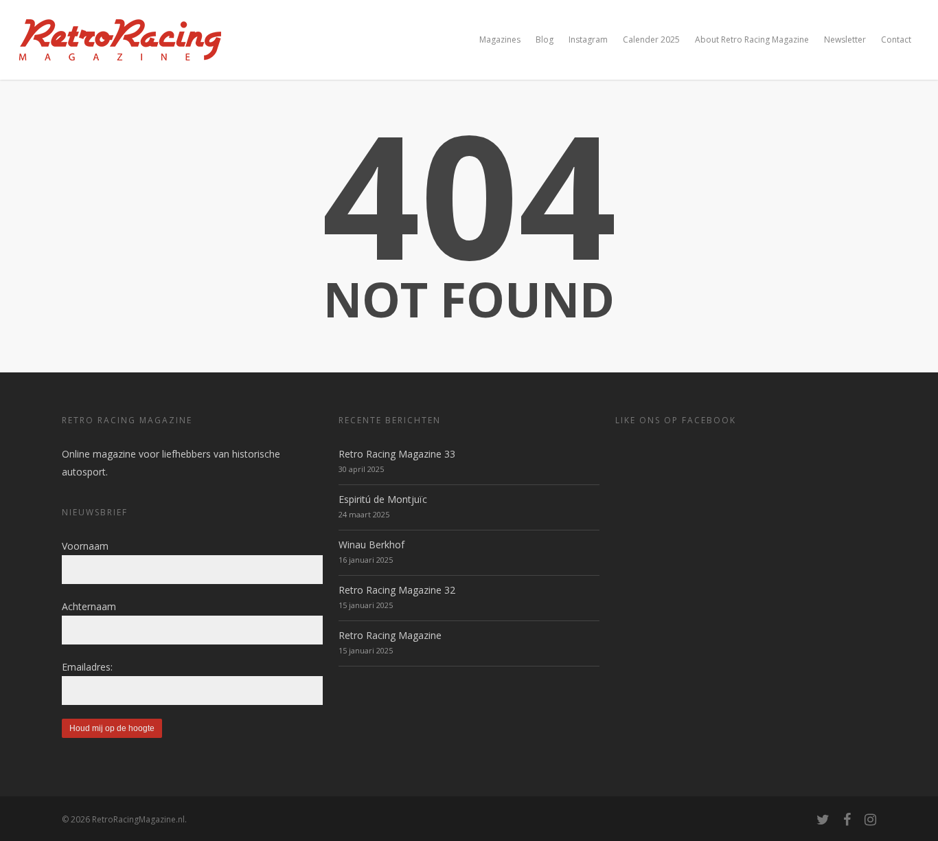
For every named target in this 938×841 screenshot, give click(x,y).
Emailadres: (87, 666)
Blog (544, 39)
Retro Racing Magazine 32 (397, 589)
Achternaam (89, 606)
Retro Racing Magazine (390, 635)
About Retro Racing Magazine (752, 39)
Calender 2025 (651, 39)
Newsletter (845, 39)
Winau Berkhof (371, 544)
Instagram (588, 39)
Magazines (500, 39)
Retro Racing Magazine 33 (397, 453)
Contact (896, 39)
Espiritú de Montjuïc (383, 499)
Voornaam (85, 545)
